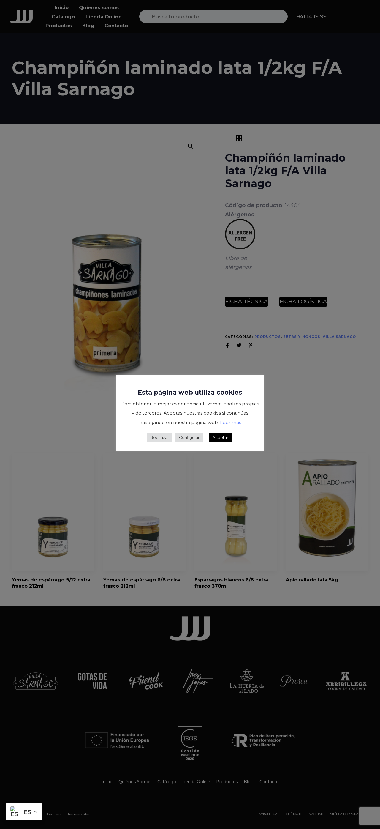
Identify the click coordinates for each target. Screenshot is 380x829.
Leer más (230, 422)
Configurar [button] (189, 437)
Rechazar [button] (160, 437)
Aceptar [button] (220, 437)
